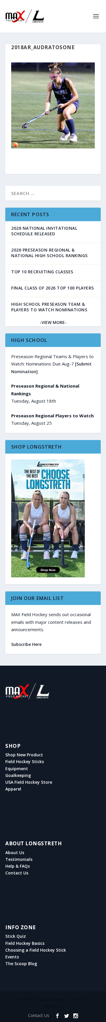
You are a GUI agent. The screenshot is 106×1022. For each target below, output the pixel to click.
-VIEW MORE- (53, 322)
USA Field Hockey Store (28, 782)
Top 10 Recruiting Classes (42, 271)
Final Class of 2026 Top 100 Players (52, 288)
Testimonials (18, 859)
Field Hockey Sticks (24, 761)
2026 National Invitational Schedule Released (44, 231)
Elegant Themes (52, 1000)
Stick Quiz (15, 936)
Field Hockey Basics (24, 943)
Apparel (13, 789)
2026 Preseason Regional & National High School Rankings (49, 252)
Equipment (16, 768)
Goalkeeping (18, 775)
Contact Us (16, 873)
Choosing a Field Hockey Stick (35, 950)
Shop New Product (24, 755)
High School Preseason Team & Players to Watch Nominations (49, 306)
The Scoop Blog (21, 963)
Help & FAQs (17, 866)
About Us (14, 852)
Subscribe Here (26, 644)
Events (12, 957)
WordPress (53, 1006)
